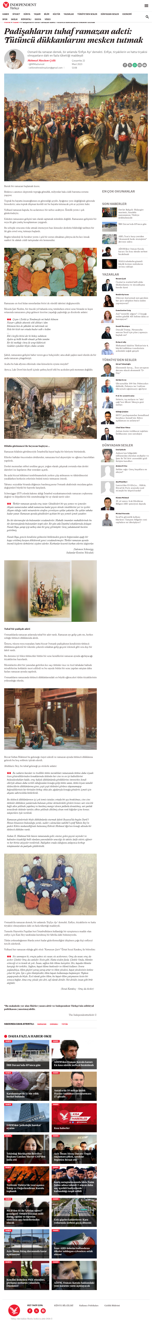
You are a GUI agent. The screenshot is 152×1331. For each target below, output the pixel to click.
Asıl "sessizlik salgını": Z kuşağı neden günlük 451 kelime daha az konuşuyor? (132, 316)
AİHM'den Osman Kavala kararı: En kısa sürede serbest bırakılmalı (74, 1063)
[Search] (147, 17)
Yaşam (37, 14)
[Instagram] (43, 1310)
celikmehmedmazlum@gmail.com (46, 68)
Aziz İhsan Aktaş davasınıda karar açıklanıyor (27, 1253)
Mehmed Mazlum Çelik (41, 60)
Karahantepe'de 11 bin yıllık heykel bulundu (23, 1095)
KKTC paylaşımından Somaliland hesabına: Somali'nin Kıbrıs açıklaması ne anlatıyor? (132, 418)
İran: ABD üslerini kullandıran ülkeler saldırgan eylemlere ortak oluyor (73, 1251)
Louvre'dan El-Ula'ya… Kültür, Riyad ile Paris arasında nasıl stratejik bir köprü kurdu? (131, 488)
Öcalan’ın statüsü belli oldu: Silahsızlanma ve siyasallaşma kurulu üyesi (130, 285)
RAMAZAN (41, 1024)
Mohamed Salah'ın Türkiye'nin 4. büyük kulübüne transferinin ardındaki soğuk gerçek (132, 348)
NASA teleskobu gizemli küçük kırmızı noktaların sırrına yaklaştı (130, 264)
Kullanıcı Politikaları (88, 1306)
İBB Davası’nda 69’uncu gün (24, 1065)
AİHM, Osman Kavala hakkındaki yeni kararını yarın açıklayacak (74, 1284)
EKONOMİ (127, 14)
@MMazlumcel (36, 64)
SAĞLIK (14, 19)
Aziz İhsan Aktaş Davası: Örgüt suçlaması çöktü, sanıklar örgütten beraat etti (72, 1157)
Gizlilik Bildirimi (112, 1306)
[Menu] (146, 6)
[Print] (144, 65)
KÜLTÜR (56, 14)
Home (7, 22)
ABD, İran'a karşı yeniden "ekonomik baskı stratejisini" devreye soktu (132, 239)
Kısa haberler (62, 1128)
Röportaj (26, 19)
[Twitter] (36, 1310)
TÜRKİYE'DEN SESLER (87, 14)
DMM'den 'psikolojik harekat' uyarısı (24, 1127)
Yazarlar (69, 14)
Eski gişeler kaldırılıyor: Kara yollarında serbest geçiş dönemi (72, 1221)
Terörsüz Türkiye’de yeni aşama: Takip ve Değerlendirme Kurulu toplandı (26, 1188)
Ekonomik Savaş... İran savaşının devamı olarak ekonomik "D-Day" (132, 370)
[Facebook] (29, 1310)
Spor (4, 19)
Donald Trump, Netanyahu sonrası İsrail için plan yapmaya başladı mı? (131, 332)
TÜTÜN (65, 1024)
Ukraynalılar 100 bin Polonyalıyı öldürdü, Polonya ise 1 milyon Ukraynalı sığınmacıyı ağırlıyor (132, 386)
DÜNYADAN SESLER (110, 14)
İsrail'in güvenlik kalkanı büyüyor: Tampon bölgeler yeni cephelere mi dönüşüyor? (131, 520)
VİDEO (48, 19)
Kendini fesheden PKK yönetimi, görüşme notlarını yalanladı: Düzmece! (26, 1283)
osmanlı (54, 1024)
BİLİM (46, 14)
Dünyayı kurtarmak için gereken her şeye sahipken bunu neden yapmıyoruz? (132, 301)
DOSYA (38, 19)
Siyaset (16, 14)
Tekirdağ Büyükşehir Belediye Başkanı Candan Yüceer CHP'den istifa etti (26, 1157)
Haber (5, 14)
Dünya (27, 14)
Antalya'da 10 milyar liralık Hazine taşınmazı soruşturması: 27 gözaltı (73, 1093)
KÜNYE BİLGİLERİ (63, 1306)
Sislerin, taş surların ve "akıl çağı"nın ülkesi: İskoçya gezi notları (130, 402)
